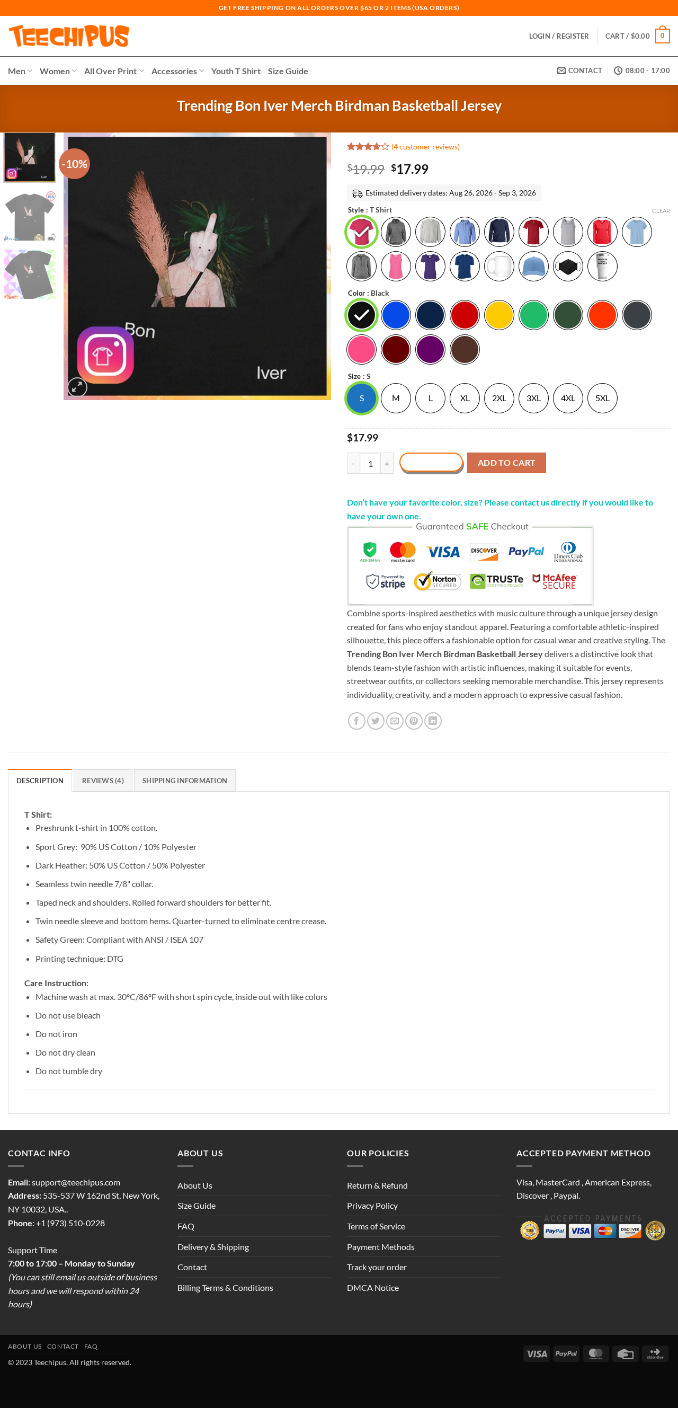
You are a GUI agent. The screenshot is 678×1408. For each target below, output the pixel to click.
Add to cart (507, 462)
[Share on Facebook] (356, 721)
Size (354, 376)
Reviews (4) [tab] (103, 780)
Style (356, 210)
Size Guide (288, 71)
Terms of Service (376, 1226)
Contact (192, 1267)
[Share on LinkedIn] (433, 721)
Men (16, 71)
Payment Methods (381, 1247)
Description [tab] (40, 780)
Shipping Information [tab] (184, 780)
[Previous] (82, 266)
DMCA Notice (373, 1287)
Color (356, 293)
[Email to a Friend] (395, 721)
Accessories (174, 71)
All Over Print (110, 71)
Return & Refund (377, 1185)
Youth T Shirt (236, 71)
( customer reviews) (425, 146)
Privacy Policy (372, 1205)
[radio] (361, 231)
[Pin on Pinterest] (414, 721)
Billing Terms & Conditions (225, 1287)
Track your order (377, 1267)
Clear (661, 210)
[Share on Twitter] (376, 721)
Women (55, 71)
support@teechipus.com (76, 1182)
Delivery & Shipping (213, 1247)
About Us (194, 1185)
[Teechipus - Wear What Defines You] (69, 36)
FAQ (185, 1226)
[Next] (312, 266)
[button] (637, 36)
